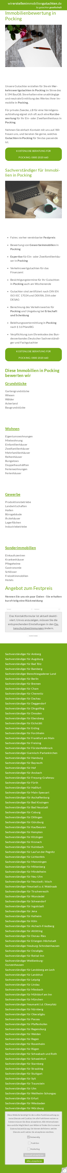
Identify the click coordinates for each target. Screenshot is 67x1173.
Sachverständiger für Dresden (23, 713)
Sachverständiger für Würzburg (24, 1108)
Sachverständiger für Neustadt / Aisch (28, 881)
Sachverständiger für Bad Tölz (23, 663)
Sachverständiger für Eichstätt (23, 723)
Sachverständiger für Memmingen (26, 861)
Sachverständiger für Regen (22, 1038)
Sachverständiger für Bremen (23, 683)
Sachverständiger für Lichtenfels (25, 856)
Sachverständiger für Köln (21, 921)
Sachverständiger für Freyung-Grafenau (29, 777)
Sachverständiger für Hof (20, 767)
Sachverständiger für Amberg (23, 653)
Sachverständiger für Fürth (21, 782)
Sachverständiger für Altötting (24, 930)
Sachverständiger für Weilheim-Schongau (30, 1093)
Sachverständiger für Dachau (23, 698)
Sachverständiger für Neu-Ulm (24, 876)
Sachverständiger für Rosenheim (25, 1043)
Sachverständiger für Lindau (22, 984)
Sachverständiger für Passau (22, 1019)
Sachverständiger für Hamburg (24, 757)
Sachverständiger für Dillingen (23, 817)
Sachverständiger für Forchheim (24, 733)
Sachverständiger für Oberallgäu (25, 1014)
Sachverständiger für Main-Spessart (27, 792)
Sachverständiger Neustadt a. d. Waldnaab (31, 886)
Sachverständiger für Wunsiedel (24, 896)
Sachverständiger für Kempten (24, 832)
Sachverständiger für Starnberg (24, 1063)
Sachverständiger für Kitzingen (24, 837)
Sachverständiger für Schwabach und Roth (31, 1053)
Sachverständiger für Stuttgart (24, 1073)
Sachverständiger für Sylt (20, 1078)
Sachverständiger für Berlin (22, 678)
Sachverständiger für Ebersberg (24, 718)
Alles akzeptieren (34, 1161)
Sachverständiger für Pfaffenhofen (26, 1024)
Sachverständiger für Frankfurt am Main (29, 738)
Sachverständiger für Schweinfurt (25, 1058)
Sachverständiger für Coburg (23, 812)
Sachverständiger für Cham (21, 688)
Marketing (35, 1149)
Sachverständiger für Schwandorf (25, 901)
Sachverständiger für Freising (23, 743)
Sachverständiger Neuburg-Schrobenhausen (32, 945)
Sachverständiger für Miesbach (24, 989)
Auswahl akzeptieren (34, 1155)
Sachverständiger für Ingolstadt (24, 906)
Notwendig (35, 1137)
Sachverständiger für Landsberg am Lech (30, 969)
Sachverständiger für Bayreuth (24, 762)
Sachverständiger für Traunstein (24, 1083)
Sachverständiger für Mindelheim (25, 871)
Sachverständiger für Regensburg (25, 1029)
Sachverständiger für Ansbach (23, 772)
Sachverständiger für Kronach (23, 841)
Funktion (35, 1143)
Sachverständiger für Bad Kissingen (27, 802)
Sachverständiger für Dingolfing (24, 708)
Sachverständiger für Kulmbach (24, 846)
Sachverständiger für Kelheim (23, 916)
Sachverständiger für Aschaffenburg (27, 797)
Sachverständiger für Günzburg (24, 822)
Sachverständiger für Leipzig (22, 979)
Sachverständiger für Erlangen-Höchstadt (30, 940)
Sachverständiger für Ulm (20, 1088)
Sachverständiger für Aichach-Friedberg (29, 926)
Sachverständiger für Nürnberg (24, 1009)
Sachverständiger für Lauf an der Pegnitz (30, 851)
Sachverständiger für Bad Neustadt (26, 807)
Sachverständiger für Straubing (24, 1068)
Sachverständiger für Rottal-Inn (24, 955)
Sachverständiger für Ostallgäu (24, 950)
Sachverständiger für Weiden (23, 1034)
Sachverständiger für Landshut (24, 974)
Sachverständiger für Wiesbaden (25, 1103)
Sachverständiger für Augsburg (24, 658)
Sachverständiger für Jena (21, 911)
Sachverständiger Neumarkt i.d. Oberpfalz (31, 1004)
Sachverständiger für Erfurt (22, 1098)
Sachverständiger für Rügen (22, 1048)
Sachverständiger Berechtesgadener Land (30, 673)
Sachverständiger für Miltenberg (25, 866)
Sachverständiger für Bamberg (23, 668)
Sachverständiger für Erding (22, 728)
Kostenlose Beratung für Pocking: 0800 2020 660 (33, 154)
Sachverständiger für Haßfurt (23, 787)
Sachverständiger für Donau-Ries (25, 935)
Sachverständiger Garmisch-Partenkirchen (31, 752)
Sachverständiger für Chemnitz (24, 693)
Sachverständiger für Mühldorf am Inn (28, 994)
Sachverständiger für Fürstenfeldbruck (29, 747)
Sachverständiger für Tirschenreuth (27, 891)
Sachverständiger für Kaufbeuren (25, 827)
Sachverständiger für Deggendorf (25, 703)
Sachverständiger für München (24, 999)
